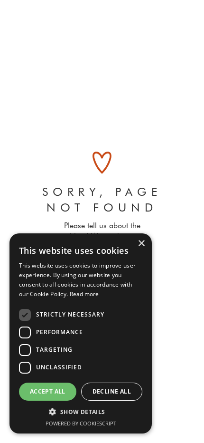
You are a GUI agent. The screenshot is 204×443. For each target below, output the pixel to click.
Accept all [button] (47, 391)
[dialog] (80, 333)
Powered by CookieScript (81, 423)
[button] (80, 412)
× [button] (141, 243)
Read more (84, 294)
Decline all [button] (112, 391)
